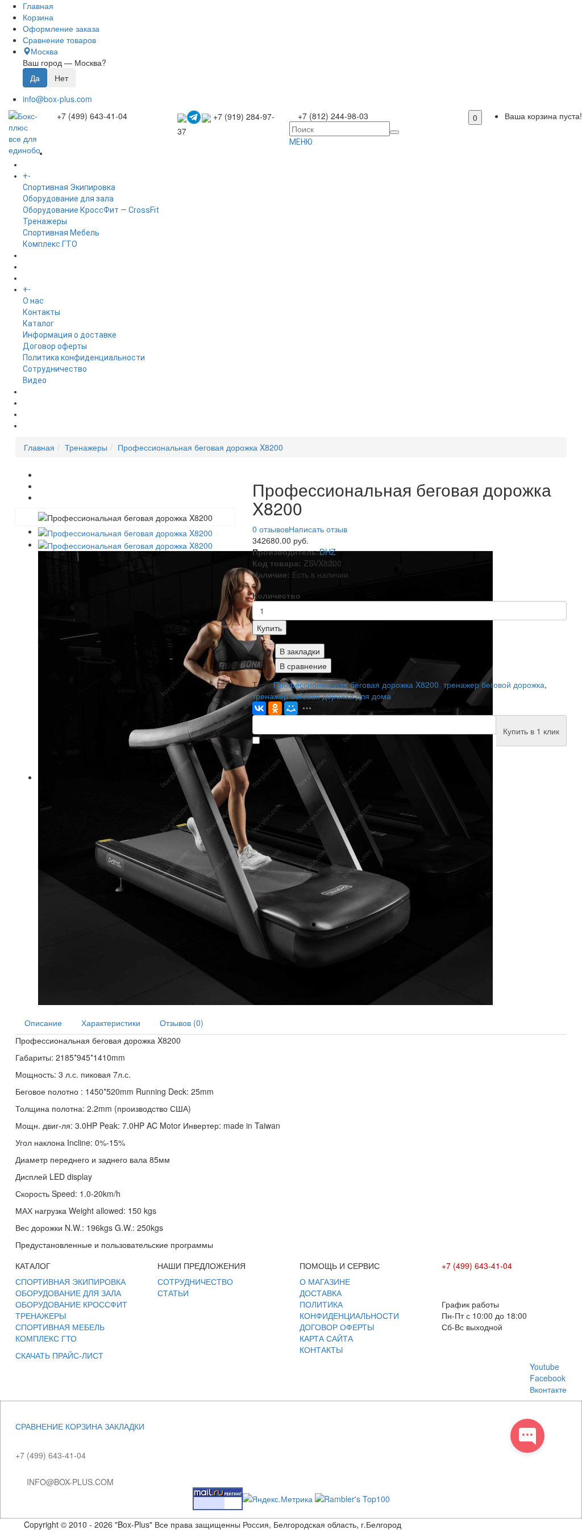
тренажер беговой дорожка (493, 684)
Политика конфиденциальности (84, 357)
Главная (39, 447)
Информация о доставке (70, 334)
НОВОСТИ (41, 402)
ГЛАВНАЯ (65, 153)
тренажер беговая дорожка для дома (321, 695)
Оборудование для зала (68, 198)
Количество (276, 595)
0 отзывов (270, 529)
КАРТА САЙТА (326, 1338)
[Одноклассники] (275, 708)
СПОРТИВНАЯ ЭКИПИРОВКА (70, 1281)
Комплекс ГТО (50, 244)
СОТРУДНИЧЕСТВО (195, 1281)
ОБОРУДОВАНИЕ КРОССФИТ (71, 1304)
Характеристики (110, 1022)
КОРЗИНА (84, 1426)
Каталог (38, 323)
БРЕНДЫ (39, 266)
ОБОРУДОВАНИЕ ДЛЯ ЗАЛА (68, 1292)
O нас (33, 300)
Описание (43, 1022)
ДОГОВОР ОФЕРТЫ (337, 1327)
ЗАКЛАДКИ (124, 1426)
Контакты (41, 312)
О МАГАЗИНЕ (325, 1281)
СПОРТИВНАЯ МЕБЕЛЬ (60, 1327)
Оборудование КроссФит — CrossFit (91, 210)
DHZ (327, 551)
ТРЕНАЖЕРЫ (40, 1315)
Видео (35, 380)
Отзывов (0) (181, 1022)
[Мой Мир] (291, 708)
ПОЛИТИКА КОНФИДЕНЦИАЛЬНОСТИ (349, 1309)
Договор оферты (55, 346)
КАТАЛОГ (50, 175)
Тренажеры (45, 221)
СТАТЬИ (173, 1292)
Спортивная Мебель (61, 232)
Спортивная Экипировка (69, 187)
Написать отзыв (318, 529)
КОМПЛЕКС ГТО (46, 1338)
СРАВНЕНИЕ (39, 1426)
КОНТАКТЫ (321, 1349)
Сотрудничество (55, 368)
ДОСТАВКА (321, 1292)
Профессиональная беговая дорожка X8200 (200, 447)
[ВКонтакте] (259, 708)
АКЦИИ (36, 425)
